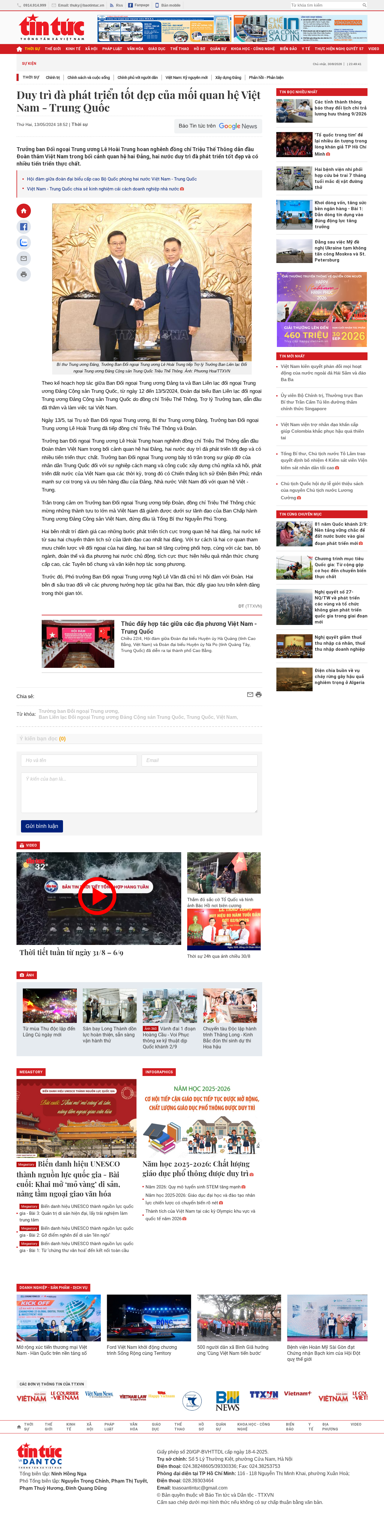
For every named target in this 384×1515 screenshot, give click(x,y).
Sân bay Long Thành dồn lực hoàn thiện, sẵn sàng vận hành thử (109, 1035)
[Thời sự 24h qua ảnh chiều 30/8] (224, 929)
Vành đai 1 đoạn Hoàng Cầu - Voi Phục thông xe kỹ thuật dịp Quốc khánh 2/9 (169, 1038)
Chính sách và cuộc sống (89, 77)
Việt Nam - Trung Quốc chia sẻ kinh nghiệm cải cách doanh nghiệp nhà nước (103, 189)
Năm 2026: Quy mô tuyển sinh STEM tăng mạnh (193, 1187)
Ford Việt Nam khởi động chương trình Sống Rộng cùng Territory (142, 1350)
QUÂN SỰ (218, 49)
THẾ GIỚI (53, 49)
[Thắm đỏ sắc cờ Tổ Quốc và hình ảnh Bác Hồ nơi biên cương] (224, 873)
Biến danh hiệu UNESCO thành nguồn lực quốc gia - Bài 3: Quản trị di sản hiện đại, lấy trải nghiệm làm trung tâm (77, 1213)
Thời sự (32, 49)
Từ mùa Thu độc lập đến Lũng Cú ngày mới (49, 1032)
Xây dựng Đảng (228, 77)
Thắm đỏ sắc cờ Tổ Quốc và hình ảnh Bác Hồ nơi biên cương (220, 902)
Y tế (306, 49)
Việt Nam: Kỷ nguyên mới (187, 77)
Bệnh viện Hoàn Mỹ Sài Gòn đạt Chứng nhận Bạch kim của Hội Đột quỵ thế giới (323, 1353)
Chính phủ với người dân (138, 77)
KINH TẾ (73, 49)
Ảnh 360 (151, 1029)
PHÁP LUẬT (112, 49)
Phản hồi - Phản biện (266, 77)
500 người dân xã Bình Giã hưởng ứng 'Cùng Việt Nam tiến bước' (232, 1350)
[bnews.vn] (214, 1401)
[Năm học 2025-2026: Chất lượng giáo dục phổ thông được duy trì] (202, 1119)
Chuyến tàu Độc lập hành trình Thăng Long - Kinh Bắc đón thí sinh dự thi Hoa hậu (229, 1038)
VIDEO (373, 49)
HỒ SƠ (199, 49)
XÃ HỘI (91, 49)
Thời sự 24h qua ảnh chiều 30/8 (218, 956)
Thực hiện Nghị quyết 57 (339, 49)
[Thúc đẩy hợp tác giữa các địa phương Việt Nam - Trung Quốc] (78, 644)
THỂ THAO (179, 49)
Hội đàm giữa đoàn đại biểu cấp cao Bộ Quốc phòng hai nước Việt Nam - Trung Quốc (112, 179)
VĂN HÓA (135, 49)
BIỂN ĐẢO (288, 49)
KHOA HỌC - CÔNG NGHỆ (253, 49)
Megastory (26, 1165)
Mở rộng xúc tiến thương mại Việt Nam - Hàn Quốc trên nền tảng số (51, 1350)
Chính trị (53, 77)
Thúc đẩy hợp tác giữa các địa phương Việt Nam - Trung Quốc (189, 627)
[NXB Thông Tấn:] (180, 1401)
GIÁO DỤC (156, 49)
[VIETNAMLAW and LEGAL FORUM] (118, 1398)
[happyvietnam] (146, 1394)
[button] (253, 1006)
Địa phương (330, 1426)
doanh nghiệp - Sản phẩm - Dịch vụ (53, 1288)
